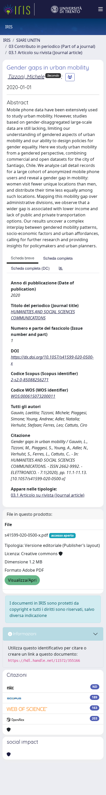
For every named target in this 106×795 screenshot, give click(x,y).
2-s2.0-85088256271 (30, 380)
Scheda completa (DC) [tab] (30, 268)
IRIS (7, 40)
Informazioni (24, 633)
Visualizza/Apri (22, 580)
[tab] (61, 268)
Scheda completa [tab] (58, 258)
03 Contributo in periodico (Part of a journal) (52, 46)
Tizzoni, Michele (26, 76)
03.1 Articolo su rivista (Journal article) (45, 52)
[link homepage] (18, 9)
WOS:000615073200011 (33, 396)
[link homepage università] (66, 9)
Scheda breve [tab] (22, 257)
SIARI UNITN (28, 40)
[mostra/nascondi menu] (100, 9)
